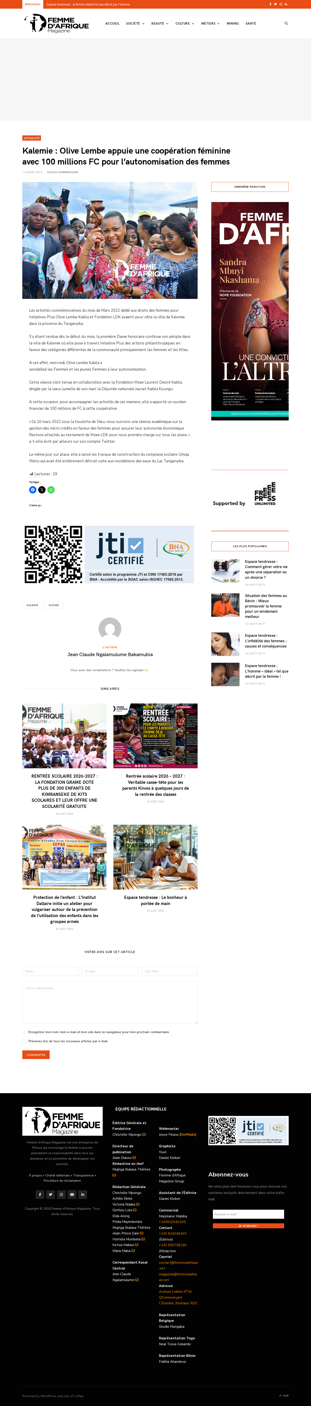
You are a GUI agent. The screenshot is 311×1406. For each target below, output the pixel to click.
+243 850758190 (172, 1245)
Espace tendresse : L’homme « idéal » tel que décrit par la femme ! (266, 671)
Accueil (112, 23)
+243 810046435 (172, 1233)
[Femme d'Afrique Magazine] (56, 23)
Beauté (157, 23)
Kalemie (32, 605)
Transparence (83, 1175)
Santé (251, 23)
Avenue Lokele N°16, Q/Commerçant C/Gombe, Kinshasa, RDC (178, 1297)
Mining (233, 23)
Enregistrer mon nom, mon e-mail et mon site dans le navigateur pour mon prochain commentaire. (99, 1032)
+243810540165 (172, 1222)
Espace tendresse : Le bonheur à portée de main (155, 900)
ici (146, 670)
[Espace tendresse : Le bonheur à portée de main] (155, 857)
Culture (183, 23)
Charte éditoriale (58, 1175)
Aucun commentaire (62, 172)
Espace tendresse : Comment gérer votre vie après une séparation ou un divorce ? (266, 569)
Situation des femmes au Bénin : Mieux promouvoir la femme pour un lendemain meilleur (266, 606)
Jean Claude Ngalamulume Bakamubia (110, 654)
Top (285, 1396)
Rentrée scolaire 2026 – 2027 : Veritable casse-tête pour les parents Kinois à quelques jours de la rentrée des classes (155, 785)
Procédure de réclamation (62, 1180)
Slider (54, 605)
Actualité (31, 138)
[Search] (286, 23)
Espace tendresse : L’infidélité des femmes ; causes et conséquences (266, 640)
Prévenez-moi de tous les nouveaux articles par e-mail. (68, 1041)
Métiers (208, 23)
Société (133, 23)
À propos (35, 1175)
